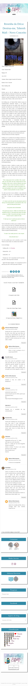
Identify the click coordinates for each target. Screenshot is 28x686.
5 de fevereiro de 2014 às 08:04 (11, 329)
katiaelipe (7, 467)
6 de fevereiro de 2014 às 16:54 (11, 438)
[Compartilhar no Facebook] (11, 271)
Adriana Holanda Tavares (11, 327)
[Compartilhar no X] (14, 271)
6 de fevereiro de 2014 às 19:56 (15, 460)
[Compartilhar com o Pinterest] (16, 271)
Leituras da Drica (11, 276)
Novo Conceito (20, 276)
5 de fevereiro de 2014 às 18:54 (11, 407)
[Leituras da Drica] (16, 549)
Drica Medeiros (11, 275)
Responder (24, 342)
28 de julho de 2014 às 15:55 (14, 502)
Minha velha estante (8, 683)
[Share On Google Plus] (19, 271)
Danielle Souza (9, 357)
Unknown (7, 388)
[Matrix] (10, 581)
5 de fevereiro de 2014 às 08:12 (11, 358)
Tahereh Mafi (10, 277)
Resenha (13, 248)
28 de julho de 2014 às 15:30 (10, 469)
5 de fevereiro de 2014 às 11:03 (11, 389)
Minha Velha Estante (14, 346)
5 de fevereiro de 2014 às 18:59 (11, 419)
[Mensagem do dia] (11, 549)
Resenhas (4, 277)
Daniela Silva (8, 417)
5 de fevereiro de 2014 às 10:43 (15, 348)
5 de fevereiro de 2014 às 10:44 (11, 377)
